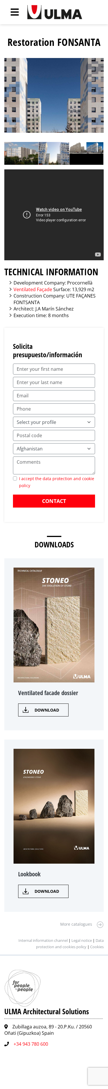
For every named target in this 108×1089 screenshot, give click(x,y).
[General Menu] (11, 12)
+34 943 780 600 (31, 1044)
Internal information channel (43, 940)
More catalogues (76, 924)
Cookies (97, 946)
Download (47, 710)
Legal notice (81, 940)
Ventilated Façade (33, 289)
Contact (54, 500)
